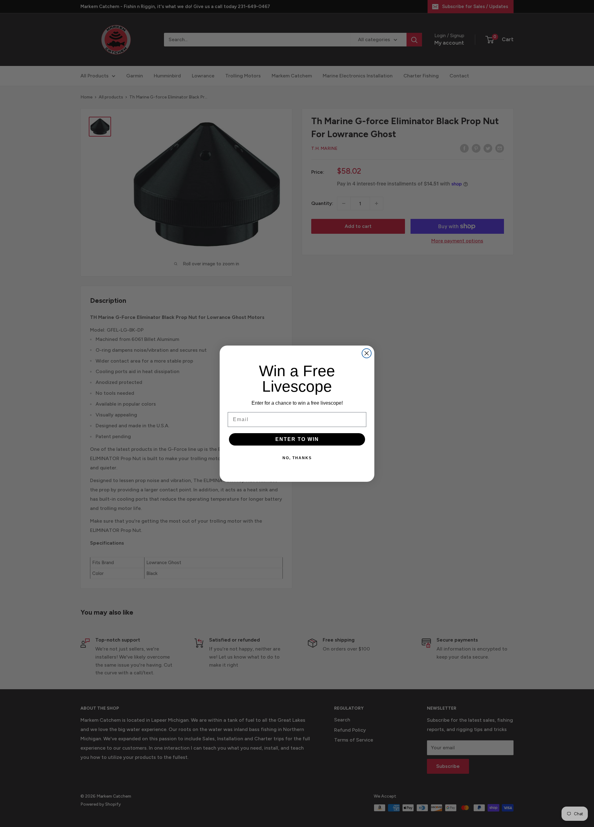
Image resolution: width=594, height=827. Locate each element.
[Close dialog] (366, 353)
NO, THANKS (297, 458)
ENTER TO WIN (297, 439)
